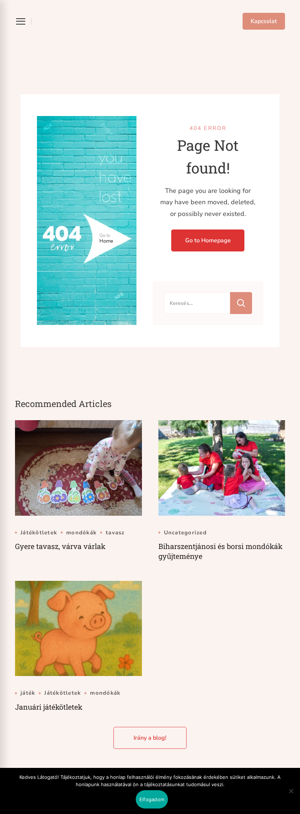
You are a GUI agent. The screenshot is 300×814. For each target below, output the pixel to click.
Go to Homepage (208, 240)
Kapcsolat (264, 21)
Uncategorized (185, 532)
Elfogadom (151, 799)
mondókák (81, 532)
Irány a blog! (150, 738)
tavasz (115, 532)
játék (27, 693)
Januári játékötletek (48, 707)
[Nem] (291, 796)
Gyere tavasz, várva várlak (60, 546)
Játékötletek (38, 532)
